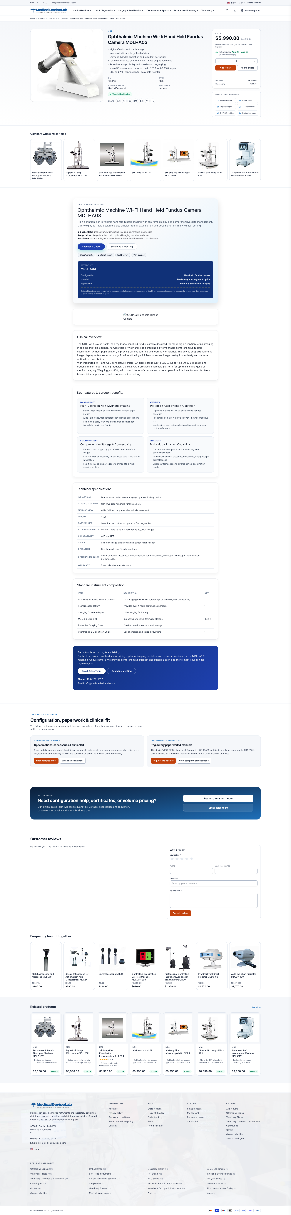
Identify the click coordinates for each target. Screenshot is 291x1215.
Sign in (242, 3)
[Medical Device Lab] (48, 10)
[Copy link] (147, 101)
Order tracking (155, 1117)
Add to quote (247, 67)
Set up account (194, 1108)
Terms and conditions (119, 1117)
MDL (110, 31)
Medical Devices (81, 10)
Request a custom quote (218, 798)
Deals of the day (156, 1113)
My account (193, 1113)
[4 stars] (186, 859)
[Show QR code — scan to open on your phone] (153, 101)
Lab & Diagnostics (104, 10)
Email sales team (218, 807)
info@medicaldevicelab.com (64, 3)
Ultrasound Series (235, 1113)
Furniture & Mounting (185, 10)
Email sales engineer (72, 760)
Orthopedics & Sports (158, 10)
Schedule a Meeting (122, 246)
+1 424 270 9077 (39, 3)
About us (113, 1108)
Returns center (155, 1125)
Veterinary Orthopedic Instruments (243, 1121)
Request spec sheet (46, 760)
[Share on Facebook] (141, 101)
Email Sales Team (91, 671)
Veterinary (206, 10)
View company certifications (194, 760)
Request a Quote (91, 246)
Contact (113, 1125)
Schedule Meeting (122, 671)
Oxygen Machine (234, 1134)
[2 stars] (177, 859)
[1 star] (172, 859)
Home (32, 18)
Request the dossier (163, 760)
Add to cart (225, 67)
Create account (254, 3)
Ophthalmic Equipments (58, 18)
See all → (256, 1007)
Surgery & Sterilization (129, 10)
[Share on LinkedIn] (135, 101)
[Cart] (235, 10)
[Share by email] (124, 101)
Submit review (180, 913)
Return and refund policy (121, 1121)
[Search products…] (227, 10)
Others (229, 1130)
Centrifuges (232, 1125)
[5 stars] (191, 859)
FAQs (150, 1121)
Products (41, 18)
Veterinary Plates (234, 1117)
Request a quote (195, 1117)
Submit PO (192, 1121)
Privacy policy (116, 1113)
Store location (155, 1108)
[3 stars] (182, 859)
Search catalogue (235, 1138)
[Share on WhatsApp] (118, 101)
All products (232, 1108)
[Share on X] (129, 101)
